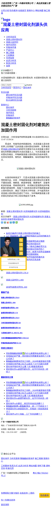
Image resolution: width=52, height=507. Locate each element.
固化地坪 (27, 88)
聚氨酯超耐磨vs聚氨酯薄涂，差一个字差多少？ (27, 406)
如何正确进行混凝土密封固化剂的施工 (23, 233)
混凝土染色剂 (12, 42)
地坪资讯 (10, 113)
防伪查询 (14, 10)
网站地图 (39, 10)
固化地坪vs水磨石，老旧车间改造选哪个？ (25, 403)
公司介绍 (5, 10)
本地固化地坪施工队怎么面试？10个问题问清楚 (27, 364)
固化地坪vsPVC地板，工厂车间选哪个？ (24, 414)
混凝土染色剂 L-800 (15, 280)
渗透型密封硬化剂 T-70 (9, 313)
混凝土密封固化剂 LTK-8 (17, 273)
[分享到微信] (17, 222)
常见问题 (5, 92)
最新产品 (5, 292)
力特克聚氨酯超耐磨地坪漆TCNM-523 (15, 338)
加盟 (8, 66)
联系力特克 (11, 63)
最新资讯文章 (7, 377)
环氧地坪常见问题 (14, 97)
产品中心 (10, 50)
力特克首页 (11, 37)
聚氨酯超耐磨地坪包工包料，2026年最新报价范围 (28, 361)
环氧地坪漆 (11, 47)
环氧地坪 (10, 115)
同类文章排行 (7, 348)
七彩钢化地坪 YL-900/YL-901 (12, 333)
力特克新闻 (11, 110)
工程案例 (10, 55)
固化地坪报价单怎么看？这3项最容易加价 (24, 366)
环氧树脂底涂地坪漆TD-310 (11, 343)
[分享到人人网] (14, 222)
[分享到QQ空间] (5, 222)
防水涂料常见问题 (14, 100)
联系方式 (14, 466)
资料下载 (41, 466)
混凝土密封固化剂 (14, 39)
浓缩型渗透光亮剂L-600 (16, 287)
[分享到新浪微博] (8, 222)
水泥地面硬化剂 (30, 211)
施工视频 (10, 53)
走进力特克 (11, 60)
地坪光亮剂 (11, 45)
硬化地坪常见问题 (14, 95)
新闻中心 (31, 10)
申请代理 (10, 468)
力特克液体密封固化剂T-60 (11, 323)
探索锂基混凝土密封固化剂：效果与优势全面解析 (28, 252)
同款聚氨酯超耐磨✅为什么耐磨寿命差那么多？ (27, 353)
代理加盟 (10, 58)
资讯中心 (17, 88)
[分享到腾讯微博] (11, 222)
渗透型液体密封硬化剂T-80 (11, 328)
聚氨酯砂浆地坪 (13, 118)
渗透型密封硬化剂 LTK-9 (10, 318)
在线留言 (22, 10)
